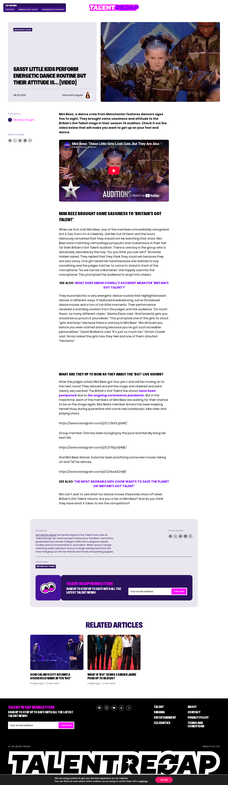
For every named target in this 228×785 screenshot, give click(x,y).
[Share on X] (15, 141)
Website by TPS (211, 746)
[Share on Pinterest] (20, 141)
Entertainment (165, 717)
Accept (164, 779)
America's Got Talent (28, 9)
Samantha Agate (46, 535)
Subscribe (178, 591)
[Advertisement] (114, 356)
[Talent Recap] (114, 7)
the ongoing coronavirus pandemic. (116, 395)
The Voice (10, 9)
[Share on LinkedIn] (25, 141)
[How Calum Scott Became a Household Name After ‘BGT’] (56, 652)
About (192, 707)
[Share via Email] (30, 141)
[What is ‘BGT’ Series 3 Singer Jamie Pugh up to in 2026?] (114, 652)
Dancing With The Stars (53, 9)
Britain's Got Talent (22, 30)
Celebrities (162, 723)
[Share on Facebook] (10, 141)
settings (143, 781)
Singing (159, 712)
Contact (194, 712)
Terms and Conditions (196, 724)
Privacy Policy (198, 717)
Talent (159, 707)
